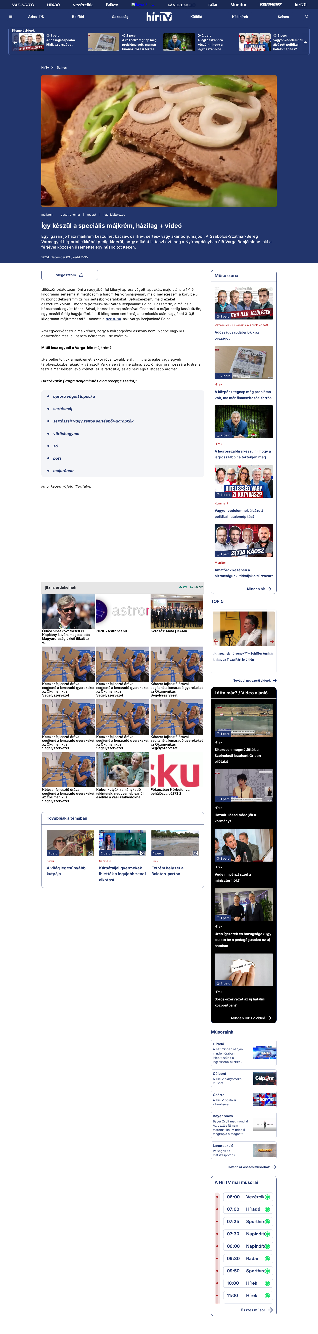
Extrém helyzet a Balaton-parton (167, 871)
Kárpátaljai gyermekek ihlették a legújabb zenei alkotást (122, 874)
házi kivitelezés (114, 214)
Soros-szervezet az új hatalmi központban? (240, 1002)
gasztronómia (70, 214)
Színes (62, 67)
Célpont (219, 1073)
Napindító (105, 861)
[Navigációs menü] (11, 16)
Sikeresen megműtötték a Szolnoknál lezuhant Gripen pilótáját (238, 755)
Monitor (220, 562)
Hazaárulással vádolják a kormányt (235, 818)
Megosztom (66, 275)
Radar (50, 861)
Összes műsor (253, 1310)
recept (91, 214)
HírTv (45, 67)
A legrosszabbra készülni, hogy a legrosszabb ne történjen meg (210, 46)
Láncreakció (223, 1145)
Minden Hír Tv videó (248, 1018)
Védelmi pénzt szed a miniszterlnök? (233, 877)
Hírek (154, 861)
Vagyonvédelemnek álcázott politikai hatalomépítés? (288, 44)
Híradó (218, 1044)
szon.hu (113, 318)
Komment (221, 503)
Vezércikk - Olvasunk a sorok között (241, 325)
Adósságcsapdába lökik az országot (60, 42)
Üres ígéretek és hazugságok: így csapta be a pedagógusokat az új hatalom (243, 940)
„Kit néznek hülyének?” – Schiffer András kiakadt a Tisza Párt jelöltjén (243, 656)
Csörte (219, 1095)
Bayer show (223, 1116)
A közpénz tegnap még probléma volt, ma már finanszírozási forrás (139, 44)
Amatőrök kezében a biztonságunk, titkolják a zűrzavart (244, 573)
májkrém (47, 214)
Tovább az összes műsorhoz (248, 1167)
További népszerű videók (252, 680)
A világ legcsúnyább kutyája (66, 871)
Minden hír (256, 589)
